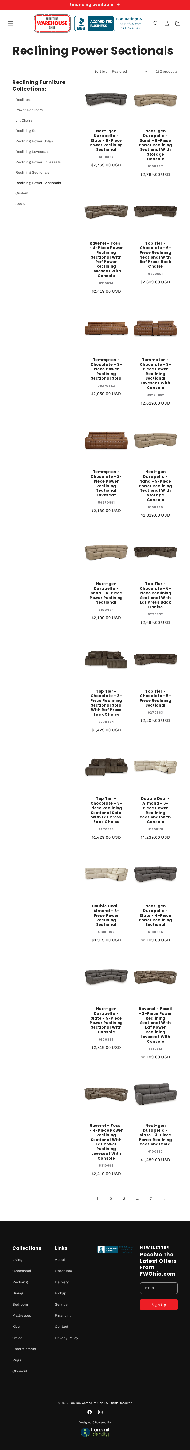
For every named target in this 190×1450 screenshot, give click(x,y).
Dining (17, 1293)
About (60, 1260)
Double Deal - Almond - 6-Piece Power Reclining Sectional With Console (155, 810)
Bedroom (20, 1304)
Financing (63, 1315)
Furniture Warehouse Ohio (86, 1402)
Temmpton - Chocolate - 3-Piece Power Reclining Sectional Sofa (106, 369)
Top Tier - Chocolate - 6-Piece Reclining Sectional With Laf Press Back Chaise (155, 596)
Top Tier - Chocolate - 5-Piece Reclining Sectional (155, 698)
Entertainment (24, 1349)
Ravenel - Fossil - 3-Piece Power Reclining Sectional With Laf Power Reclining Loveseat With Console (155, 1025)
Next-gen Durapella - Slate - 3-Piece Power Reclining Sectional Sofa (155, 1135)
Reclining (20, 1282)
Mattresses (21, 1315)
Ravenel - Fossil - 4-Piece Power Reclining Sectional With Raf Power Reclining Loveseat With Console (106, 259)
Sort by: (100, 71)
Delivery (62, 1282)
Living (17, 1260)
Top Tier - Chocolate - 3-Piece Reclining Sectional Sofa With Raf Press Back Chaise (106, 703)
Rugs (16, 1360)
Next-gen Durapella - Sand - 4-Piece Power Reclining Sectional (106, 593)
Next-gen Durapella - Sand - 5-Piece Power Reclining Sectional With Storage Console (155, 486)
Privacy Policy (66, 1338)
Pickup (60, 1293)
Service (61, 1304)
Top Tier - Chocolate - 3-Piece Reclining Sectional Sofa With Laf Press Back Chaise (106, 810)
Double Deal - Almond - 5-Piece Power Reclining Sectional (106, 915)
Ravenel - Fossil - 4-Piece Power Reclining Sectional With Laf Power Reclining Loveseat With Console (106, 1142)
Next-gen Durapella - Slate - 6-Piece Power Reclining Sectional (106, 140)
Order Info (63, 1271)
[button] (10, 23)
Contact (61, 1326)
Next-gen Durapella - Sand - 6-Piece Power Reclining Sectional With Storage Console (155, 145)
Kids (16, 1326)
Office (17, 1338)
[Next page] (164, 1198)
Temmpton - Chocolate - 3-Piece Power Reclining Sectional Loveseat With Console (155, 374)
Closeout (19, 1371)
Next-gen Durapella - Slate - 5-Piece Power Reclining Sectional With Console (106, 1021)
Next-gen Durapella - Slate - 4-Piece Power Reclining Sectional (155, 915)
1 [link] (97, 1198)
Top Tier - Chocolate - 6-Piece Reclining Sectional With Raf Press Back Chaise (155, 255)
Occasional (21, 1271)
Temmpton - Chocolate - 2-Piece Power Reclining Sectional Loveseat (106, 484)
